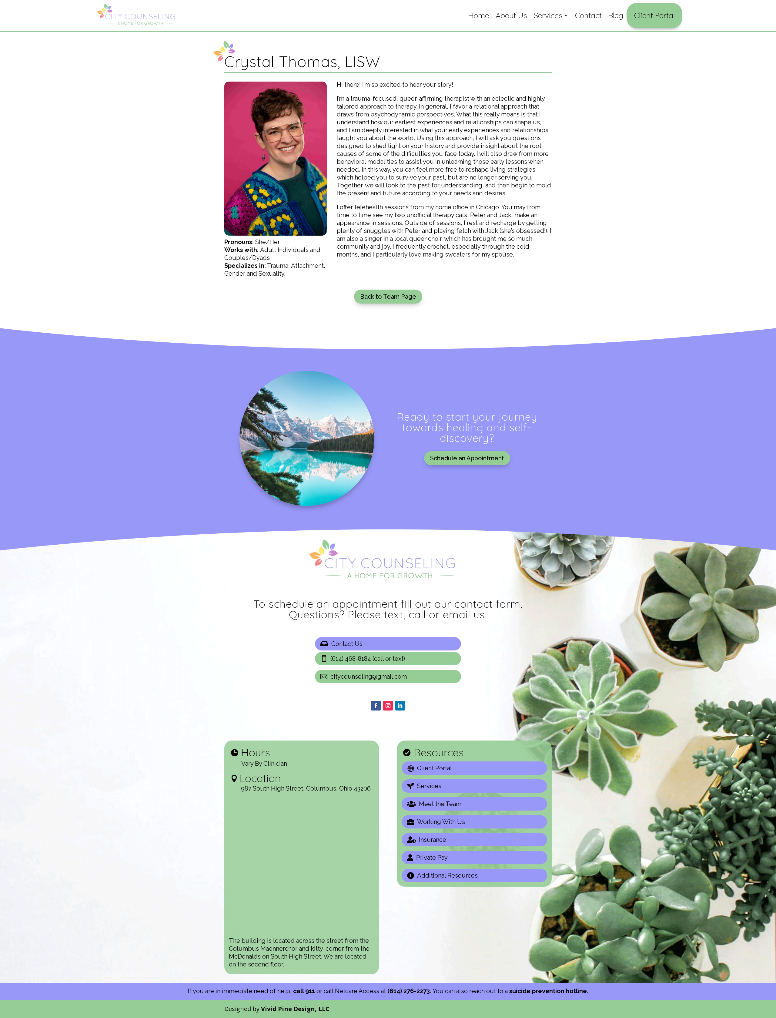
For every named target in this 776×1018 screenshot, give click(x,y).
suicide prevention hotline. (548, 991)
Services (548, 15)
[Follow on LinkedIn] (400, 706)
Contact (588, 15)
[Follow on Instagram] (388, 706)
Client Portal (654, 15)
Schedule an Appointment (467, 458)
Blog (615, 15)
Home (478, 15)
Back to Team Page (388, 296)
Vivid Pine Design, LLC (295, 1009)
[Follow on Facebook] (376, 706)
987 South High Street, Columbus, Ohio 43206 (306, 788)
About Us (511, 15)
